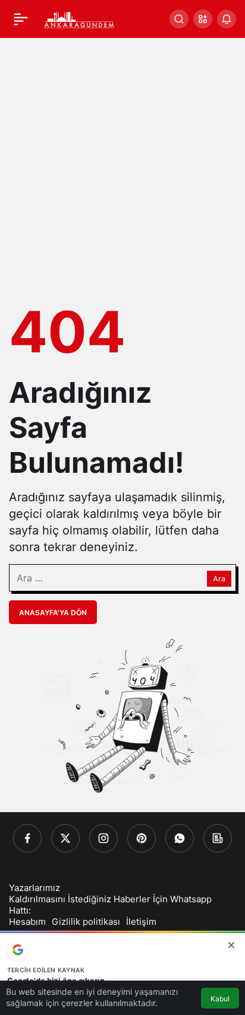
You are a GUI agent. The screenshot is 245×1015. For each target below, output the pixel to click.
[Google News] (217, 838)
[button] (202, 18)
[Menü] (21, 19)
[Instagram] (103, 838)
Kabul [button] (220, 998)
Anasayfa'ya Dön (53, 612)
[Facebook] (27, 838)
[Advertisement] (122, 166)
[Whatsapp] (179, 838)
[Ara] (179, 18)
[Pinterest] (141, 838)
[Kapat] (231, 945)
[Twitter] (65, 838)
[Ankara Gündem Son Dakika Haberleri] (79, 18)
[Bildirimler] (226, 18)
